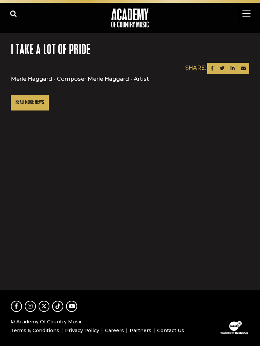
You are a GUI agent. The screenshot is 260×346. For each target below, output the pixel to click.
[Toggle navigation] (246, 13)
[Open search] (13, 13)
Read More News (30, 102)
